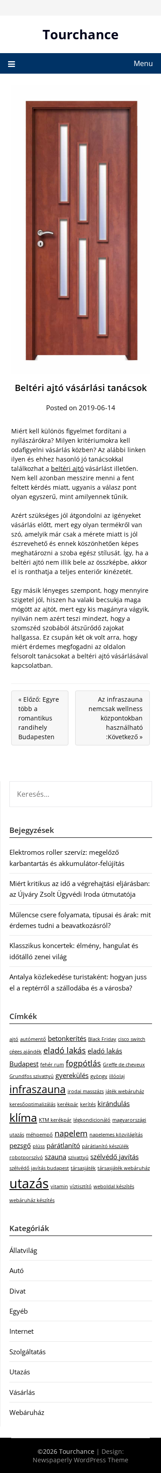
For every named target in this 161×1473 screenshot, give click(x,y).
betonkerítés (67, 1038)
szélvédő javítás (114, 1156)
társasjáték (83, 1168)
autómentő (33, 1039)
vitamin (59, 1186)
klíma (23, 1117)
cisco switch (131, 1039)
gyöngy (98, 1076)
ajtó (13, 1039)
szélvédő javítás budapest (39, 1168)
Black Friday (102, 1039)
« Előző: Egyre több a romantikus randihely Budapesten (38, 718)
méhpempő (39, 1135)
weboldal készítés (113, 1186)
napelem (71, 1133)
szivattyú (78, 1157)
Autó (16, 1270)
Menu (143, 63)
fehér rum (52, 1064)
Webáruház (26, 1412)
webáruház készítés (32, 1200)
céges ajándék (25, 1052)
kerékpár (67, 1104)
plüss (39, 1146)
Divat (17, 1290)
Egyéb (18, 1311)
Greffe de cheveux (124, 1064)
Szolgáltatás (27, 1351)
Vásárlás (22, 1392)
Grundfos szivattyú (31, 1076)
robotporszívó (26, 1157)
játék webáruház (125, 1091)
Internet (21, 1331)
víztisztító (81, 1186)
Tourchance (80, 34)
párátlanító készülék (105, 1146)
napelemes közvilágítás (116, 1135)
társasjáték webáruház (123, 1168)
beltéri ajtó (67, 468)
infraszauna (37, 1089)
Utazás (19, 1371)
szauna (55, 1156)
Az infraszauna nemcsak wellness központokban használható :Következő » (116, 718)
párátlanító (63, 1145)
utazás (29, 1183)
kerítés (88, 1104)
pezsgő (20, 1145)
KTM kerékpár (55, 1120)
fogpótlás (83, 1063)
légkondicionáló (91, 1120)
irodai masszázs (86, 1091)
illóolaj (117, 1076)
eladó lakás (64, 1050)
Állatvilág (23, 1250)
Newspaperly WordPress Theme (80, 1460)
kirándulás (113, 1103)
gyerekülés (72, 1075)
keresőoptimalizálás (32, 1104)
